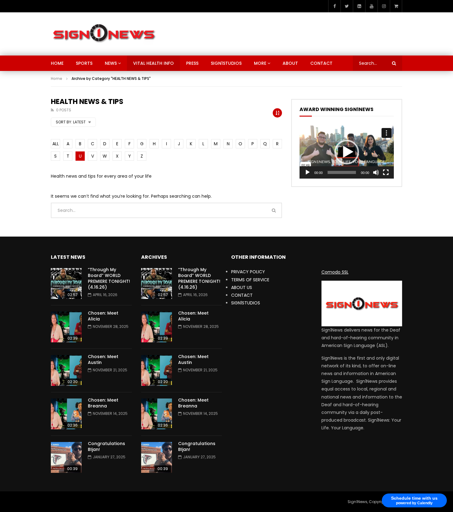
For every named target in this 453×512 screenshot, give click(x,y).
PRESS (192, 63)
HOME (57, 63)
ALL (55, 144)
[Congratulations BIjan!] (66, 457)
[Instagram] (383, 6)
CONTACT (321, 63)
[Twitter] (347, 6)
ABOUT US (241, 287)
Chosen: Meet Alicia (103, 316)
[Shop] (396, 6)
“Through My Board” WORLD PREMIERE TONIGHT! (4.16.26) (109, 278)
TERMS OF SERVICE (250, 280)
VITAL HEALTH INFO (153, 63)
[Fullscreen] (386, 172)
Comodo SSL (335, 272)
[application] (347, 152)
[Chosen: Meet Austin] (66, 370)
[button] (346, 152)
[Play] (307, 172)
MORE (260, 63)
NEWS (111, 63)
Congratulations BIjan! (106, 446)
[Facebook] (334, 6)
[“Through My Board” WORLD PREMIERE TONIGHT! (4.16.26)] (66, 283)
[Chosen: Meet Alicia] (66, 327)
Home (56, 78)
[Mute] (376, 172)
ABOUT (290, 63)
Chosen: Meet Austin (103, 359)
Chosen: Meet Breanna (103, 403)
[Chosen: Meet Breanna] (66, 413)
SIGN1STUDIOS (226, 63)
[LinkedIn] (359, 6)
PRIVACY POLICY (248, 272)
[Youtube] (371, 6)
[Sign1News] (104, 34)
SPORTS (84, 63)
